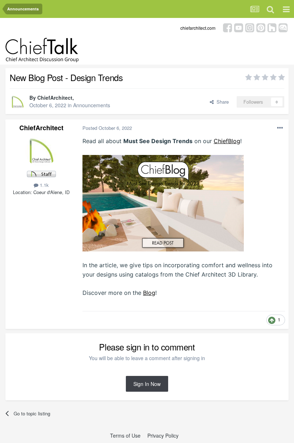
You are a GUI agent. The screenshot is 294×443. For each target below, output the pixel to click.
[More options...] (280, 128)
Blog (149, 292)
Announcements (91, 105)
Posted (107, 127)
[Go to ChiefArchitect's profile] (17, 102)
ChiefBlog (227, 141)
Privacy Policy (163, 435)
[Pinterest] (260, 27)
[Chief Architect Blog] (283, 27)
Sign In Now (147, 383)
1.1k (43, 185)
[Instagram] (249, 27)
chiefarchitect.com (197, 28)
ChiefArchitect (54, 97)
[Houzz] (271, 27)
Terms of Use (125, 435)
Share (221, 101)
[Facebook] (227, 27)
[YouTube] (238, 27)
